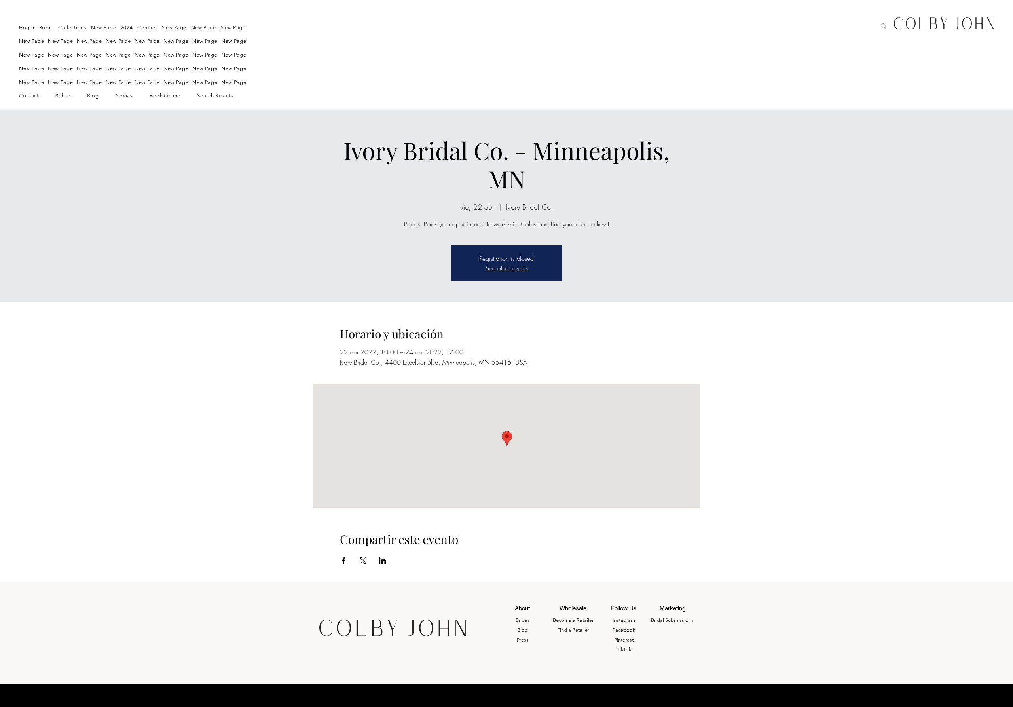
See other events (507, 268)
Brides (523, 620)
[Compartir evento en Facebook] (343, 560)
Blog (522, 630)
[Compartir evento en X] (363, 560)
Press (523, 640)
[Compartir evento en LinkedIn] (382, 560)
